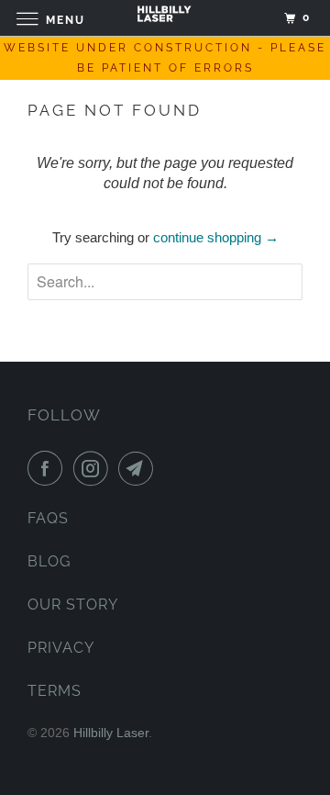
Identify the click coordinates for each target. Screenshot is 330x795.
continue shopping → (216, 237)
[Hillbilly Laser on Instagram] (94, 468)
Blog (49, 561)
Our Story (73, 604)
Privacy (61, 647)
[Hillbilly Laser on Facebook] (49, 468)
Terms (55, 691)
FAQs (48, 518)
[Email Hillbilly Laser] (139, 468)
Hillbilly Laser (110, 732)
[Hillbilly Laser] (165, 18)
